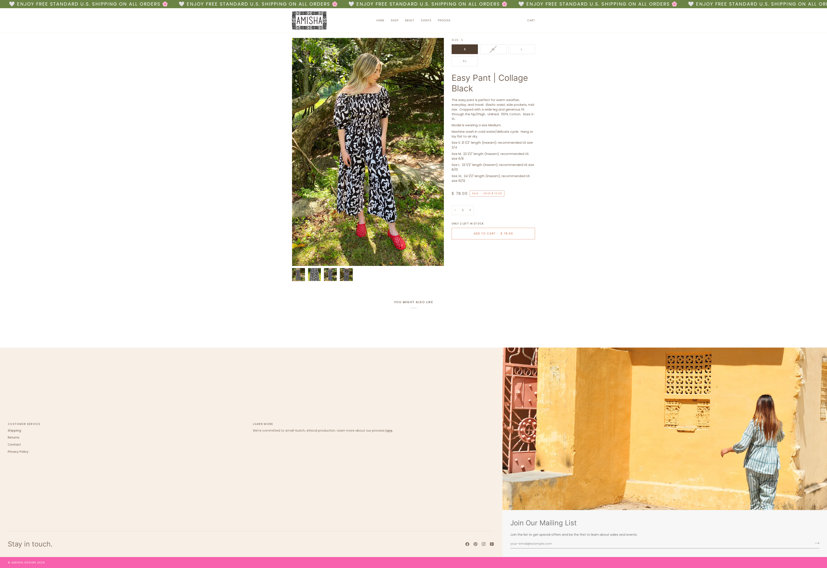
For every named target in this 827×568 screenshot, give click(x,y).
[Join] (815, 543)
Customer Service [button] (24, 424)
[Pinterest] (475, 544)
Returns (13, 437)
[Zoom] (368, 152)
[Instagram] (484, 544)
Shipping (14, 430)
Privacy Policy (18, 451)
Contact (14, 444)
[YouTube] (492, 544)
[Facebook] (467, 544)
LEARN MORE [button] (263, 424)
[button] (395, 20)
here (389, 430)
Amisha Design (23, 562)
